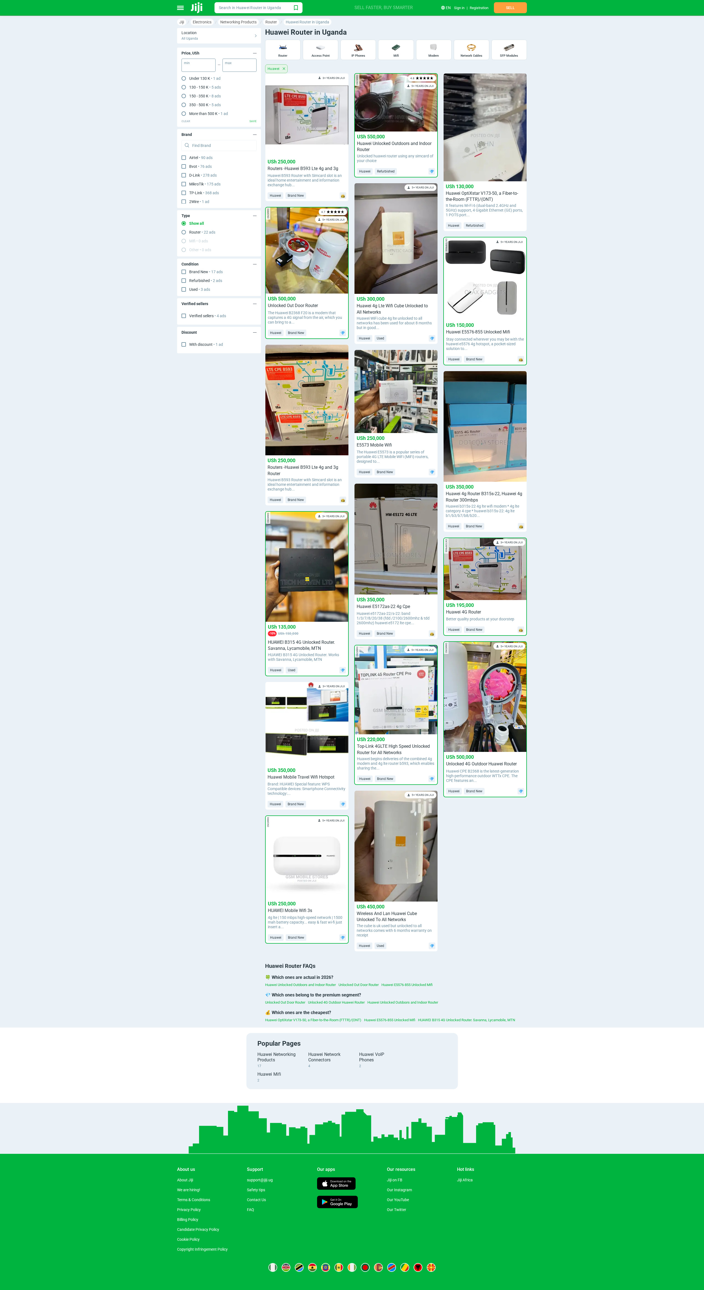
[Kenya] (286, 1267)
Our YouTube (398, 1200)
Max (228, 63)
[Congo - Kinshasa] (391, 1267)
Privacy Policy (189, 1209)
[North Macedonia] (431, 1267)
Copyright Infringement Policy (202, 1249)
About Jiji (185, 1180)
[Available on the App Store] (336, 1184)
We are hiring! (188, 1190)
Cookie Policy (188, 1239)
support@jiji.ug (260, 1180)
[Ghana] (312, 1267)
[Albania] (418, 1267)
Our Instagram (399, 1190)
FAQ (250, 1209)
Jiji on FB (394, 1180)
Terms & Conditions (193, 1200)
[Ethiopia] (325, 1267)
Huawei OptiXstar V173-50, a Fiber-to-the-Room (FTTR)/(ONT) (313, 1020)
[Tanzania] (299, 1267)
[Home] (197, 7)
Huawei (274, 69)
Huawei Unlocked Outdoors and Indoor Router (300, 985)
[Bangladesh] (365, 1267)
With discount (206, 344)
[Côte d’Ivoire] (352, 1267)
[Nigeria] (272, 1267)
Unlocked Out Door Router (359, 985)
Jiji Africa (465, 1180)
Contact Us (256, 1200)
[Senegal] (338, 1267)
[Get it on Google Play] (337, 1203)
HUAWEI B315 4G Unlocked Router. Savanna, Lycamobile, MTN (466, 1020)
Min (187, 63)
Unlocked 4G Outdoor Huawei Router (336, 1002)
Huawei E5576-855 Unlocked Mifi (407, 985)
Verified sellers (207, 316)
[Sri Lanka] (378, 1267)
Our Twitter (396, 1209)
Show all (196, 223)
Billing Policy (187, 1219)
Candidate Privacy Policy (198, 1229)
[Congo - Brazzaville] (404, 1267)
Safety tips (256, 1190)
